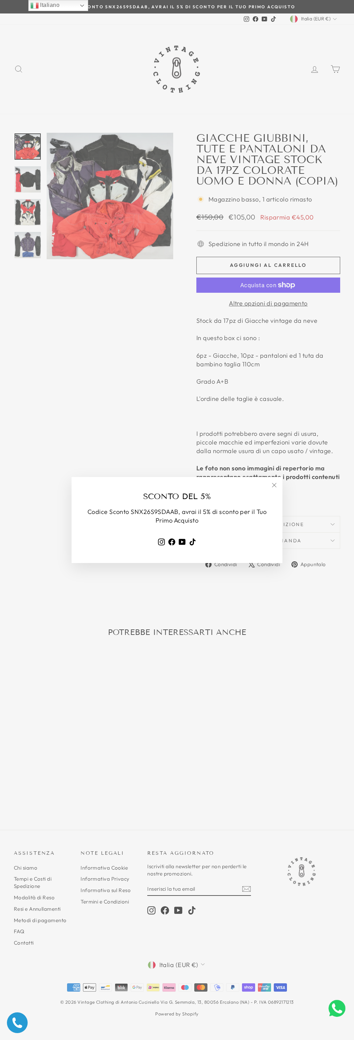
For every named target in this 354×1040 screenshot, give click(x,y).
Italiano (49, 5)
